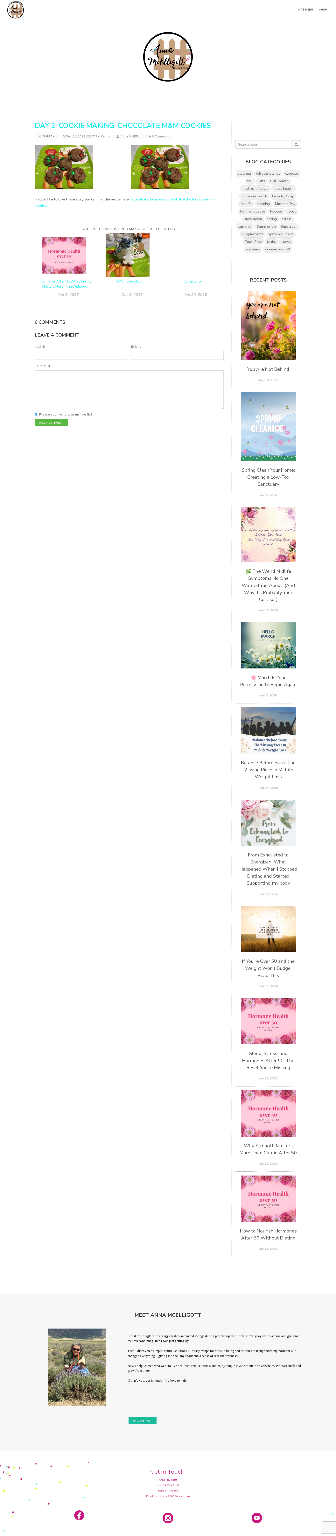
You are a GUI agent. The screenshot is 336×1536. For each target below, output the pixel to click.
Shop (323, 9)
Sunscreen (289, 226)
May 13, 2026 (268, 380)
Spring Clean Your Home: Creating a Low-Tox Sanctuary (268, 477)
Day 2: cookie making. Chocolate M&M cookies (123, 125)
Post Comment (51, 423)
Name (40, 347)
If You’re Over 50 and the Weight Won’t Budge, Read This (268, 968)
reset (291, 211)
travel (286, 241)
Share (47, 136)
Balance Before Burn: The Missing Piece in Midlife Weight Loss (268, 770)
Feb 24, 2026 (268, 788)
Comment (43, 366)
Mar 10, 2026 (268, 610)
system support (281, 234)
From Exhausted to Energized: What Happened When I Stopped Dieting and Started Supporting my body (268, 869)
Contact (144, 1421)
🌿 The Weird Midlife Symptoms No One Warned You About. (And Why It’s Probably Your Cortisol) (268, 585)
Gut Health (279, 181)
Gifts (261, 181)
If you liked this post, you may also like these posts (129, 229)
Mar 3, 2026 (268, 695)
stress (286, 219)
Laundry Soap (283, 196)
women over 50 (277, 249)
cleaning (244, 173)
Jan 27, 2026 (268, 1078)
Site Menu (305, 9)
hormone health (254, 196)
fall (250, 181)
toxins (271, 241)
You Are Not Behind (268, 369)
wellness (253, 249)
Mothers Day (285, 203)
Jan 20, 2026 (268, 1164)
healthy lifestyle (255, 188)
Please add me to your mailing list (65, 414)
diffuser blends (268, 173)
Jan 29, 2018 (195, 294)
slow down (253, 219)
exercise (291, 173)
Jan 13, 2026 (268, 1249)
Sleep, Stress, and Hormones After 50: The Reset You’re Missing (268, 1060)
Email (136, 347)
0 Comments (161, 136)
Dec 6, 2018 (132, 294)
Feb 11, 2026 (268, 986)
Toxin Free (253, 241)
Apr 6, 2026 (268, 495)
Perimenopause (252, 211)
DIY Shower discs (129, 281)
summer (245, 226)
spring (272, 219)
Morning (263, 203)
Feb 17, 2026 (268, 894)
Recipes (276, 211)
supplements (252, 234)
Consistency (193, 281)
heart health (283, 188)
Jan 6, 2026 (68, 294)
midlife (246, 203)
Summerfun (266, 226)
